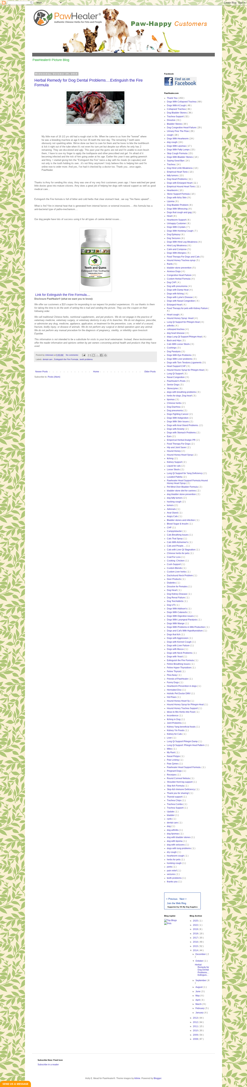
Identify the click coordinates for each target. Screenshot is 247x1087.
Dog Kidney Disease (177, 594)
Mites (170, 749)
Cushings (172, 347)
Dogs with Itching (175, 293)
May (197, 995)
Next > (183, 899)
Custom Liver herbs (177, 571)
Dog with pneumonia (177, 286)
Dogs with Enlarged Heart (180, 183)
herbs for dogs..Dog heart (179, 395)
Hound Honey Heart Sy (178, 701)
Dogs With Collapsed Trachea (182, 101)
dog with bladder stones (179, 837)
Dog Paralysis (174, 351)
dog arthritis (173, 830)
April (198, 1000)
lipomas (171, 399)
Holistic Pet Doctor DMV (179, 693)
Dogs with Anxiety (176, 429)
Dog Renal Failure (176, 597)
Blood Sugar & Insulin (178, 524)
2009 (196, 1035)
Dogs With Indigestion (178, 418)
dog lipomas (173, 833)
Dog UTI (171, 605)
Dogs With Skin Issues (178, 421)
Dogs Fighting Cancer (178, 414)
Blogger (157, 1078)
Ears (169, 436)
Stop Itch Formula (176, 785)
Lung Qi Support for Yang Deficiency (185, 473)
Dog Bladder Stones (177, 112)
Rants (170, 264)
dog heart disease (176, 333)
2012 (196, 1022)
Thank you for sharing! (178, 793)
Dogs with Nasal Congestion (181, 301)
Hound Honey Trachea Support (182, 708)
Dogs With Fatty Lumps (178, 149)
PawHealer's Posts (176, 381)
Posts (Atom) (54, 377)
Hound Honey (174, 451)
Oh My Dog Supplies (189, 907)
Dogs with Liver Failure (178, 645)
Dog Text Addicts (175, 601)
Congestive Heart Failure (179, 275)
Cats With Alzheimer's (178, 542)
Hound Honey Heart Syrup (180, 455)
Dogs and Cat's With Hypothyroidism (185, 630)
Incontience (173, 715)
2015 (196, 946)
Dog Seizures (174, 238)
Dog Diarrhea (174, 407)
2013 (196, 1018)
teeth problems (86, 359)
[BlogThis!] (93, 355)
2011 (196, 1026)
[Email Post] (83, 355)
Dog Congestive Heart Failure (182, 127)
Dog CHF (172, 282)
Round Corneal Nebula (178, 778)
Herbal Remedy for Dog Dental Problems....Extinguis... (202, 969)
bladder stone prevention (179, 268)
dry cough (172, 852)
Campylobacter (174, 531)
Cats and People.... (176, 546)
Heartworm (172, 190)
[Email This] (89, 355)
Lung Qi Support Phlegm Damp (182, 741)
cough (170, 135)
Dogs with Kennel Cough (179, 642)
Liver (169, 738)
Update (171, 811)
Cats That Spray (175, 538)
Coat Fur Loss (174, 557)
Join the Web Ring (176, 903)
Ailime (137, 1078)
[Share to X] (97, 355)
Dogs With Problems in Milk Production (186, 627)
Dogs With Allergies (177, 253)
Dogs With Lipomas (177, 146)
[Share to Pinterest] (105, 355)
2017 (196, 937)
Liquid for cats (174, 466)
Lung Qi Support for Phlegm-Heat (183, 322)
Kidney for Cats (174, 734)
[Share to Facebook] (101, 355)
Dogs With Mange (176, 623)
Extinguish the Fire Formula (66, 359)
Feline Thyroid (174, 671)
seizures (171, 874)
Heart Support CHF (176, 366)
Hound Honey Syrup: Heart (180, 318)
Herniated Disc (174, 690)
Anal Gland (172, 512)
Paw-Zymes (173, 763)
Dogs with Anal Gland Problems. (183, 425)
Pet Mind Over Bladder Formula (182, 487)
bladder (171, 815)
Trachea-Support (175, 116)
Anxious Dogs (174, 271)
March (198, 1004)
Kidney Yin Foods (176, 730)
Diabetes (171, 582)
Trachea (171, 164)
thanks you (172, 881)
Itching (170, 458)
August (199, 987)
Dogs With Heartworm (178, 138)
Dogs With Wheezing (177, 209)
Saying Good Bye (176, 160)
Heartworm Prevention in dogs (182, 686)
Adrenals (171, 509)
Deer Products (174, 579)
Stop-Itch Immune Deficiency (181, 789)
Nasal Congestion (176, 377)
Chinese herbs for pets (178, 553)
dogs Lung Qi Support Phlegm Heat (184, 336)
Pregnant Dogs (174, 771)
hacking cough (174, 501)
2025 (196, 920)
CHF (169, 527)
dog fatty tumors (175, 498)
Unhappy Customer (177, 223)
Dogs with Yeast (175, 656)
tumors (170, 505)
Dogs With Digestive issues (180, 616)
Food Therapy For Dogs (179, 444)
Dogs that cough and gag (179, 212)
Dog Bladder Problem (178, 205)
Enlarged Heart (174, 304)
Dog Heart (172, 590)
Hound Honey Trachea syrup (181, 260)
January (199, 1012)
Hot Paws (172, 697)
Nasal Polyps (173, 756)
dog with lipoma (175, 841)
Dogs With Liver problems (180, 359)
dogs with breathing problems (182, 392)
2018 (196, 933)
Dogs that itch (174, 634)
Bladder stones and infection (181, 520)
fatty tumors (173, 175)
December (200, 954)
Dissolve (171, 120)
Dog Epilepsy (174, 234)
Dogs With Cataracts (177, 612)
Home (96, 371)
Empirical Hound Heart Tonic (181, 186)
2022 (196, 925)
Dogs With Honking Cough (180, 231)
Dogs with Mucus (175, 649)
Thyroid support (175, 797)
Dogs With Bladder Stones (180, 157)
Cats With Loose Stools (178, 344)
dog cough (172, 142)
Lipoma (171, 201)
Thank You (172, 98)
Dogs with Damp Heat (178, 290)
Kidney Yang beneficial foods (181, 727)
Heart (170, 216)
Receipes (172, 774)
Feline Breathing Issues (179, 664)
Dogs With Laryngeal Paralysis (182, 619)
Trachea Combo (175, 804)
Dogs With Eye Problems (179, 355)
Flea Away (172, 675)
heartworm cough (176, 856)
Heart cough (173, 314)
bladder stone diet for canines (182, 490)
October (199, 961)
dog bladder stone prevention (181, 494)
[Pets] (167, 923)
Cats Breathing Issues (178, 535)
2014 (196, 950)
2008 (196, 1039)
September (201, 980)
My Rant (171, 752)
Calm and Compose (177, 249)
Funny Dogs (173, 682)
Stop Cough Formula (177, 153)
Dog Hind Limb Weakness (180, 168)
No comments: (72, 355)
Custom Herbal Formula (179, 279)
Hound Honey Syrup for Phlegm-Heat (185, 704)
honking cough (174, 863)
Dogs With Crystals (176, 227)
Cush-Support (174, 564)
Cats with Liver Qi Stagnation (181, 549)
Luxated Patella (175, 477)
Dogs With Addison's (177, 608)
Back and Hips (174, 340)
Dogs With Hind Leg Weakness (182, 242)
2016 (196, 942)
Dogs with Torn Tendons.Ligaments (184, 362)
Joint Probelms (174, 723)
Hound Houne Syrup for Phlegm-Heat (185, 370)
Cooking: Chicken (176, 560)
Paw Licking (173, 760)
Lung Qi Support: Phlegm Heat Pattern (186, 745)
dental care (48, 359)
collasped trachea (176, 329)
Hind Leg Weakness (177, 245)
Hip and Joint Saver (177, 447)
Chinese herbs (174, 403)
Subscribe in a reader (48, 1064)
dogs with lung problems (179, 848)
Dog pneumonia (175, 410)
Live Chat (15, 1084)
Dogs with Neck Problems (180, 653)
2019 (196, 929)
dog (169, 826)
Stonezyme (172, 388)
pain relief (172, 870)
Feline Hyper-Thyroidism (179, 667)
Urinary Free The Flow (178, 131)
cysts (169, 819)
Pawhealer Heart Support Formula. (184, 767)
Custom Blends (174, 568)
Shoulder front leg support (180, 782)
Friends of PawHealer (178, 679)
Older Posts (150, 371)
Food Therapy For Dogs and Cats (183, 256)
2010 (196, 1030)
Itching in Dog (174, 719)
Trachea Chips (174, 800)
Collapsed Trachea (176, 109)
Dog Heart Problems (177, 179)
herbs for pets (174, 859)
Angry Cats (172, 516)
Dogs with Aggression (178, 638)
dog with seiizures (176, 844)
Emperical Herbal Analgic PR (181, 440)
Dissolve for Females (177, 586)
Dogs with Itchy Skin (177, 197)
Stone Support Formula (178, 194)
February (200, 1008)
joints (170, 867)
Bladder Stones (175, 124)
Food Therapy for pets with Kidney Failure (187, 308)
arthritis (171, 325)
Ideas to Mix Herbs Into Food (181, 712)
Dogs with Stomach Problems (181, 432)
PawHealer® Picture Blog (51, 60)
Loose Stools (173, 469)
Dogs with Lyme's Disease (180, 297)
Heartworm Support (177, 220)
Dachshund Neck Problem (180, 575)
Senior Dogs (173, 384)
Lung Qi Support (175, 373)
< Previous (172, 899)
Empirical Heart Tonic (177, 172)
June (198, 991)
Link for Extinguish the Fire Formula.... (62, 295)
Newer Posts (41, 371)
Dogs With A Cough (176, 105)
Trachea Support (175, 808)
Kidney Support (175, 462)
